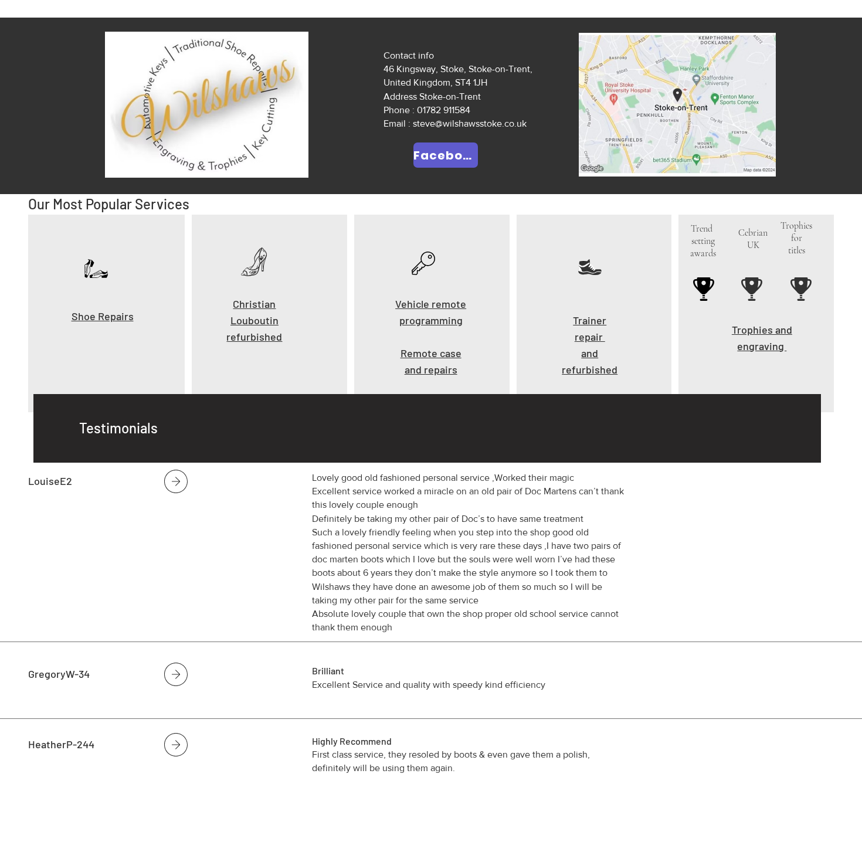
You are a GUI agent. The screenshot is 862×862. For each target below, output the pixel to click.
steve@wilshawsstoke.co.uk (470, 123)
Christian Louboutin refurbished (254, 320)
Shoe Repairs (103, 316)
